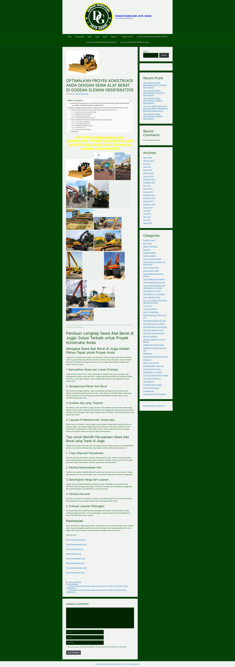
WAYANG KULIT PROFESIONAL (154, 394)
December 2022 (149, 195)
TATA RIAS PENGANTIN (152, 379)
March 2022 (147, 223)
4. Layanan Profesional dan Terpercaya (84, 117)
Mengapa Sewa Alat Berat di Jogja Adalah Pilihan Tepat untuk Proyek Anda (94, 110)
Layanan (113, 37)
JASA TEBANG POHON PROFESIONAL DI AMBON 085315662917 (152, 101)
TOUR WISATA (148, 382)
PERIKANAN (147, 354)
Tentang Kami (79, 37)
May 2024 (147, 164)
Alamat (105, 37)
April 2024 (147, 167)
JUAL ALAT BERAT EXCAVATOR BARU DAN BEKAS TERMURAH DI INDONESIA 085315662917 (155, 108)
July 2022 (146, 211)
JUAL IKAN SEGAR (150, 309)
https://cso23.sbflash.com (75, 540)
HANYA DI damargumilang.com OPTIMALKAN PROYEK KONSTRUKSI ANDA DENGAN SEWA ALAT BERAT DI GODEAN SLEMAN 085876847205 (100, 104)
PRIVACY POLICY (127, 37)
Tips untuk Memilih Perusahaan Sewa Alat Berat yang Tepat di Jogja (92, 119)
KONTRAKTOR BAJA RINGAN (154, 324)
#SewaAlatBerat (73, 584)
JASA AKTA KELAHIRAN (152, 259)
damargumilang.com (108, 137)
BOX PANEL (147, 243)
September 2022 (149, 204)
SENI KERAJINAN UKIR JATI (153, 366)
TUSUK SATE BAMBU (151, 388)
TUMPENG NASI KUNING (152, 385)
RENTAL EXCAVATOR (74, 582)
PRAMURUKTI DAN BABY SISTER (155, 357)
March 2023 (147, 189)
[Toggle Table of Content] (130, 100)
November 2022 (149, 198)
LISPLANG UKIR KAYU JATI (153, 330)
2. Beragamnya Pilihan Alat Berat (83, 114)
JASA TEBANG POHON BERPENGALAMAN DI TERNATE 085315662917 (155, 85)
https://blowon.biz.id (73, 554)
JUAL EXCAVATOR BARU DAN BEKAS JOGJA (134, 42)
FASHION (146, 250)
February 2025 (148, 161)
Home (69, 37)
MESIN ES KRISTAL (150, 336)
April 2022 (147, 220)
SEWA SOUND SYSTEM (152, 369)
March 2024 (147, 170)
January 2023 (148, 192)
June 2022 (147, 214)
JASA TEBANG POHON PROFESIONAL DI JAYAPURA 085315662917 (154, 93)
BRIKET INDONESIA (150, 247)
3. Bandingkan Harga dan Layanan (84, 125)
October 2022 (148, 201)
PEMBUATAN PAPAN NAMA (153, 345)
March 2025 (147, 158)
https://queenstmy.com (74, 549)
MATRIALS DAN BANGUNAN (153, 333)
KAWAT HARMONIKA (151, 312)
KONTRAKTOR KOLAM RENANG (155, 327)
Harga (97, 37)
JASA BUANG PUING (151, 268)
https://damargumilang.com (76, 544)
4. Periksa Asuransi (80, 127)
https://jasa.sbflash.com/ (75, 572)
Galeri (90, 37)
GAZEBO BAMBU (149, 253)
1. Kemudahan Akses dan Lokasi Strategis (85, 112)
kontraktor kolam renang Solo (154, 406)
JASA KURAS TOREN (151, 271)
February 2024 (148, 173)
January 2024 (148, 176)
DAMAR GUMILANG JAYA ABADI (133, 16)
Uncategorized (148, 391)
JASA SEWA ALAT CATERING (154, 294)
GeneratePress (134, 664)
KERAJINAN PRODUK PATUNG (154, 321)
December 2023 (149, 179)
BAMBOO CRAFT (149, 240)
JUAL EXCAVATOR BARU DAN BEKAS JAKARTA (152, 37)
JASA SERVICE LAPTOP (152, 291)
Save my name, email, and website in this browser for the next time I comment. (97, 647)
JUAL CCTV (147, 306)
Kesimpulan (75, 131)
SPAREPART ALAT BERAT (152, 372)
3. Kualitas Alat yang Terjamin (82, 116)
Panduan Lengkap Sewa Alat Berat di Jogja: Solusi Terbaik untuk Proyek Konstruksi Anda (98, 108)
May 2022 (147, 217)
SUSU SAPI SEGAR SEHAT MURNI (155, 375)
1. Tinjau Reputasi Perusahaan (82, 122)
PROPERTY (147, 360)
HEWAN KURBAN (149, 256)
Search (145, 52)
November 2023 (149, 182)
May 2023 (147, 186)
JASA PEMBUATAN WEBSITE (154, 279)
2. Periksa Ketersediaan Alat (82, 124)
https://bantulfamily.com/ (75, 563)
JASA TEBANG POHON (151, 297)
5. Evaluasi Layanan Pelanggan (83, 129)
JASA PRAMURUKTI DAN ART (154, 282)
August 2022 (148, 207)
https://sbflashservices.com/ (76, 568)
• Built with (113, 664)
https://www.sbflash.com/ (75, 558)
